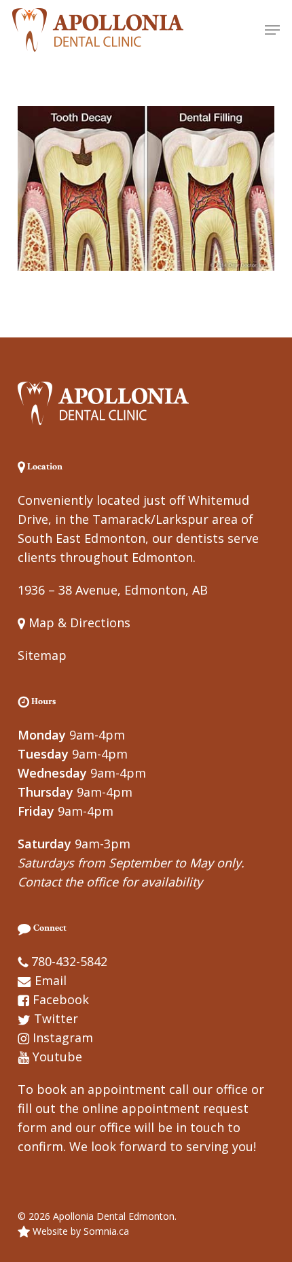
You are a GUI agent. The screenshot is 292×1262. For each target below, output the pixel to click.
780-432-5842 (69, 961)
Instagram (63, 1037)
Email (51, 980)
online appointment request (165, 1108)
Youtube (57, 1056)
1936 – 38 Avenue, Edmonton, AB (113, 590)
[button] (272, 30)
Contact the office (68, 882)
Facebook (61, 999)
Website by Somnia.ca (79, 1231)
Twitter (56, 1018)
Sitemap (42, 655)
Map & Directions (77, 622)
